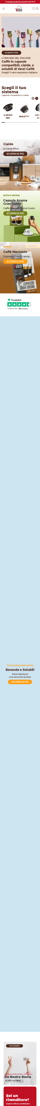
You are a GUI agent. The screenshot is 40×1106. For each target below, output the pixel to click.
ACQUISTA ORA (11, 53)
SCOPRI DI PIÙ (15, 153)
